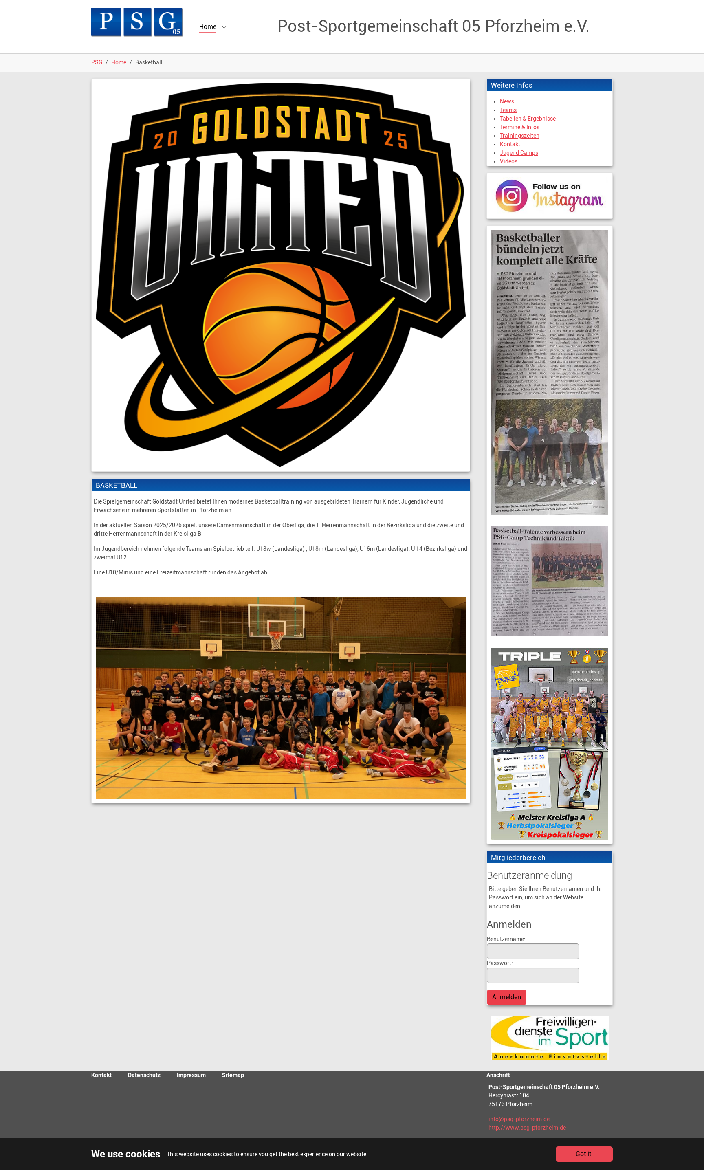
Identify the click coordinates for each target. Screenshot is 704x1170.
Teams (508, 110)
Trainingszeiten (519, 135)
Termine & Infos (519, 127)
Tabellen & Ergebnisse (528, 118)
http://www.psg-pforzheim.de (527, 1127)
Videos (508, 161)
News (507, 101)
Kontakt (510, 144)
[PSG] (137, 22)
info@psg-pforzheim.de (519, 1119)
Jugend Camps (519, 153)
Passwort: (500, 963)
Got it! (584, 1154)
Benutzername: (506, 939)
